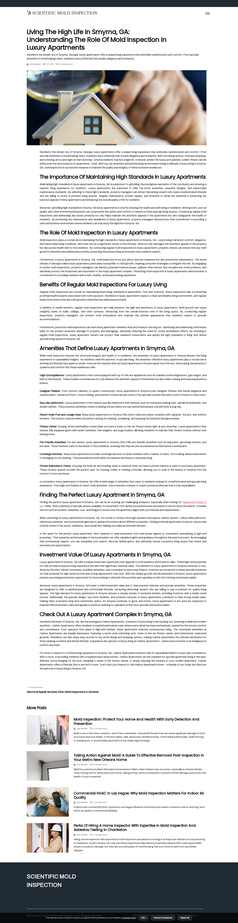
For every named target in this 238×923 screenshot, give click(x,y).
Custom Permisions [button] (162, 918)
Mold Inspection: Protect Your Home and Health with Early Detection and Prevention (136, 721)
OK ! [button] (143, 918)
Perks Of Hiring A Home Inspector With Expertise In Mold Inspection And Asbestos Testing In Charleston (135, 827)
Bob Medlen (35, 64)
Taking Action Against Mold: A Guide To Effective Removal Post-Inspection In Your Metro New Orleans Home (139, 757)
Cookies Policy (128, 918)
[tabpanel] (116, 107)
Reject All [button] (184, 918)
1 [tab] (116, 140)
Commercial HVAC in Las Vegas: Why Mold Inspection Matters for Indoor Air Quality (139, 795)
